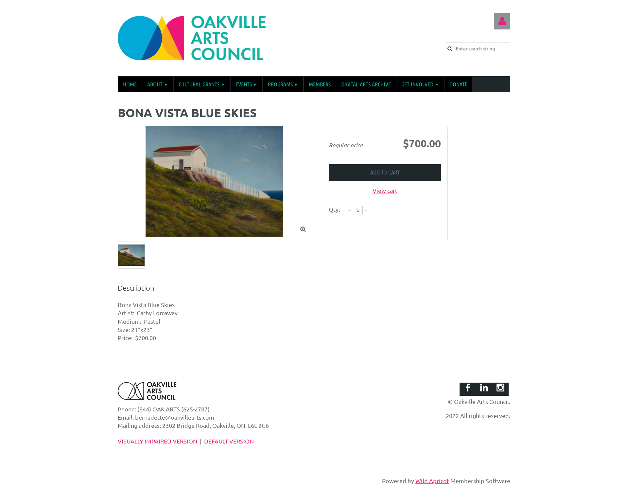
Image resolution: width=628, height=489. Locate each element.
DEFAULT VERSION (229, 441)
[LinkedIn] (484, 387)
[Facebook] (468, 387)
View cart (385, 190)
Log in (502, 21)
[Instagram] (500, 387)
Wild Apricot (432, 480)
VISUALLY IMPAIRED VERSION (157, 441)
